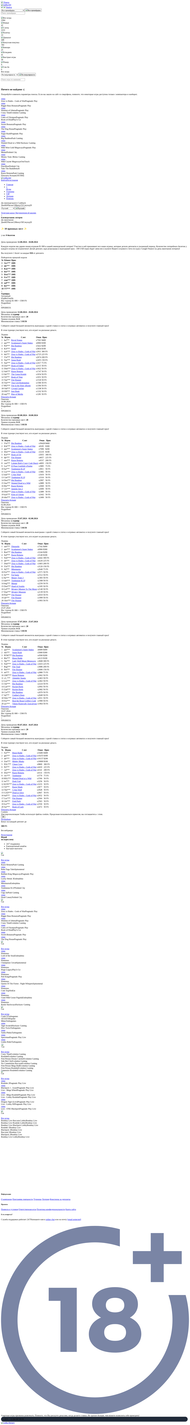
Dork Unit (16, 781)
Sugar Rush (16, 360)
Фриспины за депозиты (60, 1199)
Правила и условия (9, 1209)
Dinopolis (15, 546)
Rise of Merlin (17, 394)
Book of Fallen (17, 366)
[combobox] (95, 13)
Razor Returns (17, 371)
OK (3, 817)
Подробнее (6, 819)
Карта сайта (71, 1209)
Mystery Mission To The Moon (24, 589)
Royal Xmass (16, 340)
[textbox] (13, 13)
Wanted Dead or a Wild (20, 483)
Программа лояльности (22, 1199)
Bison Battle (17, 658)
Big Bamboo (16, 346)
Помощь (10, 198)
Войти (9, 7)
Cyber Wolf (16, 474)
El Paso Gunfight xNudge (21, 466)
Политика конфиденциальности (51, 1209)
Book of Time (17, 377)
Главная (9, 184)
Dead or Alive (18, 793)
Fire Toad (16, 667)
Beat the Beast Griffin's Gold (24, 701)
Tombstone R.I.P (18, 469)
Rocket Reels (17, 687)
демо (3, 99)
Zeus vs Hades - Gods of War (23, 351)
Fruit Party (16, 801)
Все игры (5, 860)
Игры (8, 188)
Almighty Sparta (19, 678)
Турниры (10, 191)
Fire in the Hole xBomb (21, 386)
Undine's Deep (18, 695)
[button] (33, 10)
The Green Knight (18, 374)
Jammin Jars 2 (17, 489)
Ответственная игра (27, 1209)
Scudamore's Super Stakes (22, 343)
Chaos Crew (17, 764)
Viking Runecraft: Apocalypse (24, 704)
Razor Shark (17, 787)
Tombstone (16, 775)
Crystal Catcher (17, 388)
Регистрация (12, 180)
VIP (8, 194)
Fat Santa (15, 575)
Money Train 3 (17, 578)
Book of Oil (16, 455)
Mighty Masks (18, 761)
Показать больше (8, 397)
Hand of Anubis (17, 586)
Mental (14, 583)
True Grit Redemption (20, 383)
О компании (6, 1199)
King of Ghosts (17, 494)
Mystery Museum (18, 592)
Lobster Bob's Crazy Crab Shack (24, 463)
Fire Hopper (16, 380)
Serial (13, 349)
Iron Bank (15, 391)
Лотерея (9, 196)
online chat (50, 1219)
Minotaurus (16, 569)
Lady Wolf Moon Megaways (24, 661)
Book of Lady (18, 807)
